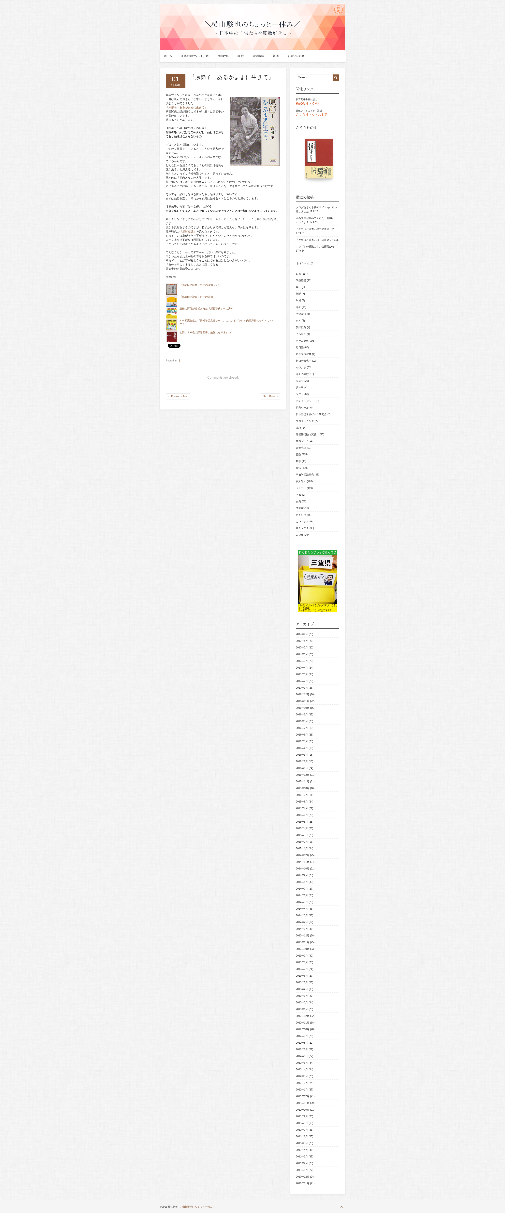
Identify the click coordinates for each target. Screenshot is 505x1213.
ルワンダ (301, 367)
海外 (298, 307)
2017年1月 (302, 687)
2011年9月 (302, 1116)
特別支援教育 (303, 354)
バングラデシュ (305, 400)
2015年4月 (302, 828)
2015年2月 (302, 841)
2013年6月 (302, 975)
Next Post (270, 396)
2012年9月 (302, 1036)
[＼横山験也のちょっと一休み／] (252, 49)
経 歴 (241, 56)
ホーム (168, 56)
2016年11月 (302, 701)
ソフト (300, 394)
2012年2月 (302, 1082)
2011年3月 (302, 1156)
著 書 (276, 56)
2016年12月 (302, 694)
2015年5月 (302, 821)
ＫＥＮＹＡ (302, 528)
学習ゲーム (302, 441)
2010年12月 (302, 1176)
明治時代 (301, 313)
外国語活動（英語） (307, 434)
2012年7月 (302, 1049)
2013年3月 (302, 995)
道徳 (298, 273)
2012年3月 (302, 1076)
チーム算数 (302, 340)
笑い (298, 287)
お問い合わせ (296, 56)
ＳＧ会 (300, 380)
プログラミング (305, 421)
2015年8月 (302, 801)
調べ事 (300, 387)
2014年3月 (302, 915)
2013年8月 (302, 962)
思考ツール (302, 407)
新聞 (298, 293)
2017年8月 (302, 640)
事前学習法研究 (305, 474)
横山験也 (223, 56)
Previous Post (177, 396)
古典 (298, 501)
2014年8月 (302, 881)
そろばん (301, 334)
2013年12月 (302, 935)
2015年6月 (302, 815)
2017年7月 (302, 647)
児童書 (300, 508)
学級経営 (301, 280)
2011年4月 (302, 1149)
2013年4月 (302, 989)
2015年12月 (302, 774)
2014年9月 (302, 875)
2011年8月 (302, 1123)
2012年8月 (302, 1042)
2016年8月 (302, 721)
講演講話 (258, 56)
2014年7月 (302, 888)
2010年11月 (302, 1183)
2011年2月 (302, 1163)
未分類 (300, 534)
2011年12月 (302, 1096)
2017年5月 (302, 660)
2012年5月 (302, 1062)
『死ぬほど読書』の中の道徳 (196, 296)
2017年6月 (302, 654)
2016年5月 (302, 741)
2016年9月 (302, 714)
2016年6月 (302, 734)
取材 (298, 300)
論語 (298, 427)
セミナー (301, 488)
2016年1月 (302, 768)
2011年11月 (302, 1103)
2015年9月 (302, 794)
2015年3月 (302, 835)
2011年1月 (302, 1169)
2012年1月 (302, 1089)
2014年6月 (302, 895)
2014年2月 (302, 922)
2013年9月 (302, 955)
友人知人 (301, 481)
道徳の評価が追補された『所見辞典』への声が (206, 308)
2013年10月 (302, 948)
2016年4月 (302, 748)
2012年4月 (302, 1069)
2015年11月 (302, 781)
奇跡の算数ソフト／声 (195, 56)
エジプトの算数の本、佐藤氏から (315, 246)
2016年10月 (302, 707)
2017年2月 (302, 681)
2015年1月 (302, 848)
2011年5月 (302, 1143)
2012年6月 (302, 1056)
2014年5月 (302, 902)
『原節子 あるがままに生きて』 (186, 107)
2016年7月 (302, 727)
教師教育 (301, 327)
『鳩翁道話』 (188, 231)
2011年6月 (302, 1136)
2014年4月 (302, 908)
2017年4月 (302, 667)
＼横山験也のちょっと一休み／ (197, 1206)
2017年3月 (302, 674)
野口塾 (300, 347)
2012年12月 (302, 1015)
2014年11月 (302, 861)
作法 (298, 467)
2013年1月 (302, 1009)
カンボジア (302, 521)
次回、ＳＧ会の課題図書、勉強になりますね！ (206, 332)
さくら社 (301, 514)
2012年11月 (302, 1022)
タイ (298, 320)
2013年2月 (302, 1002)
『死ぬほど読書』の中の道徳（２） (200, 285)
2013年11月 (302, 942)
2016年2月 (302, 761)
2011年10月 (302, 1109)
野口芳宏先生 (303, 360)
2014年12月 (302, 855)
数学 (298, 461)
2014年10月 (302, 868)
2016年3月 (302, 754)
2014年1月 (302, 928)
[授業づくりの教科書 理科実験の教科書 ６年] (317, 160)
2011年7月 (302, 1129)
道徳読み (301, 447)
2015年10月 (302, 788)
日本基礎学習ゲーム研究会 (311, 414)
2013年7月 (302, 969)
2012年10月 (302, 1029)
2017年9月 (302, 634)
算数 (298, 454)
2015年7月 (302, 808)
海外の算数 (302, 374)
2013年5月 (302, 982)
